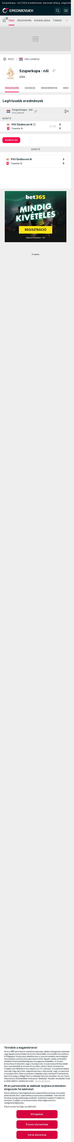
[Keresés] (57, 10)
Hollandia (32, 59)
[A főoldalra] (20, 10)
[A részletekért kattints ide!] (35, 126)
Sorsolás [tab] (11, 140)
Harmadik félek (42, 1081)
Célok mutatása (37, 1134)
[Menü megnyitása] (66, 10)
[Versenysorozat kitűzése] (53, 71)
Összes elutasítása (37, 1124)
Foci (11, 59)
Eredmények (49, 88)
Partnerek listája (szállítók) (20, 1106)
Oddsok (30, 88)
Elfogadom (37, 1114)
